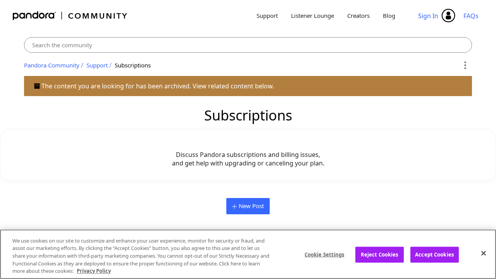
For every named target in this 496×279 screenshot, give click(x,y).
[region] (248, 254)
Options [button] (465, 65)
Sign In (428, 16)
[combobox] (248, 45)
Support (267, 15)
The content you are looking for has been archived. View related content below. (157, 86)
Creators (358, 15)
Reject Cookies (379, 254)
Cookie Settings (324, 254)
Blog (389, 15)
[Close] (483, 253)
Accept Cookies (434, 254)
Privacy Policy (94, 270)
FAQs (471, 16)
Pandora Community (70, 16)
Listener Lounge (312, 15)
